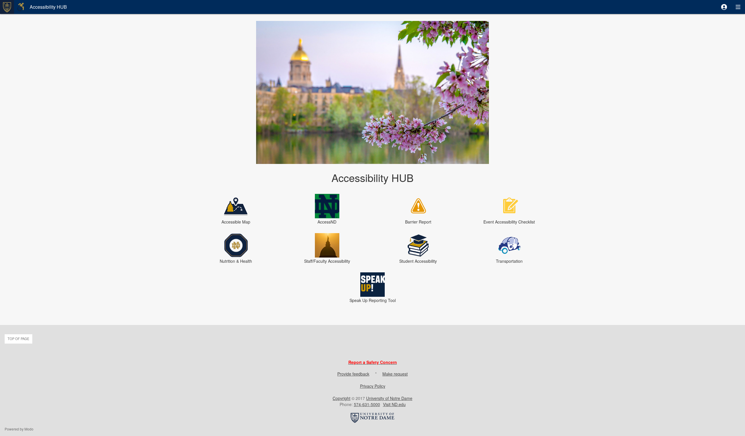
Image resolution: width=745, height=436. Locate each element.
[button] (724, 7)
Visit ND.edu (394, 404)
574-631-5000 (367, 404)
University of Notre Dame (389, 398)
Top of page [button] (18, 338)
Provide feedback (353, 374)
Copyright (341, 398)
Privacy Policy (372, 386)
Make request (395, 374)
